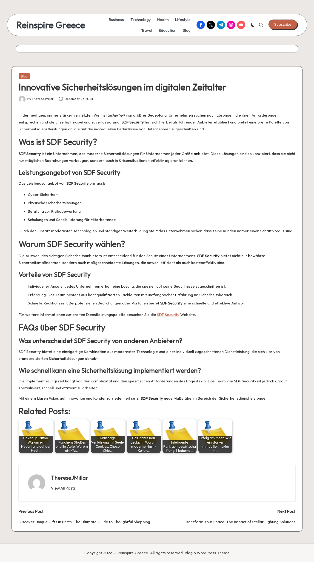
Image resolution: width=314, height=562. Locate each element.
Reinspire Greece (50, 25)
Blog (24, 76)
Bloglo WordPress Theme (207, 552)
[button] (282, 24)
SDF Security (168, 314)
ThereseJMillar (69, 477)
